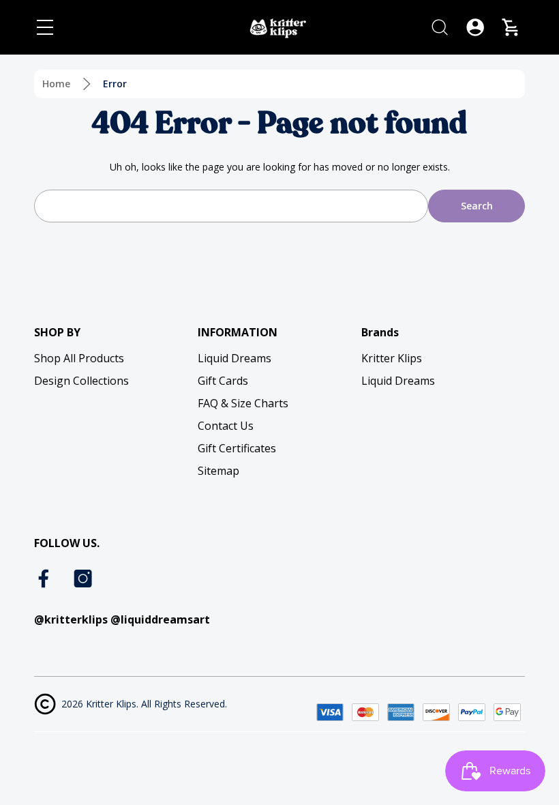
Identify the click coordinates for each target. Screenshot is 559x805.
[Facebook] (45, 578)
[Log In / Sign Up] (475, 27)
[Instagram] (83, 578)
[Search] (440, 27)
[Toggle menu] (45, 27)
